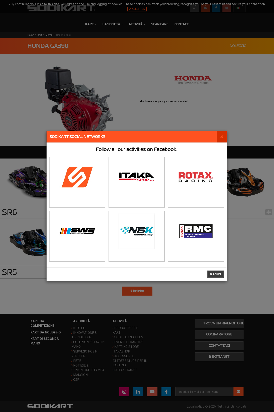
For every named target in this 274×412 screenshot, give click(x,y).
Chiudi (216, 274)
